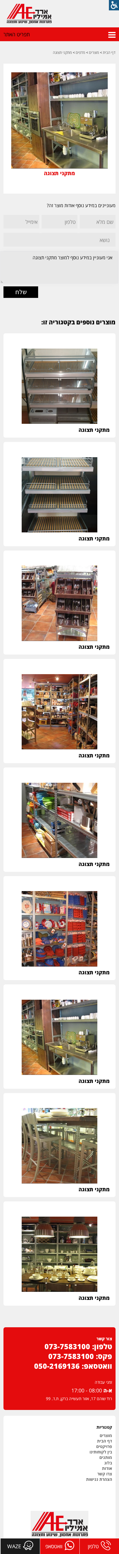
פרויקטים (104, 1446)
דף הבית (109, 52)
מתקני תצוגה (62, 52)
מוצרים (94, 52)
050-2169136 (57, 1366)
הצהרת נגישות (99, 1479)
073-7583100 (67, 1346)
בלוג (108, 1463)
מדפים (80, 52)
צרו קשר (104, 1474)
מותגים (105, 1457)
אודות (107, 1468)
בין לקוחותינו (101, 1452)
